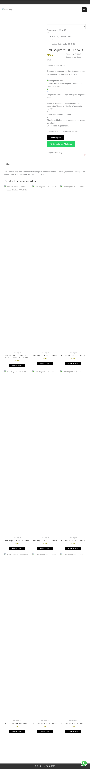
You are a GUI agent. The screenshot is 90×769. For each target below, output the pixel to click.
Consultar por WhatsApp (62, 144)
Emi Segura (59, 153)
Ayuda (75, 131)
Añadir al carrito (17, 365)
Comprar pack (55, 138)
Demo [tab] (8, 164)
